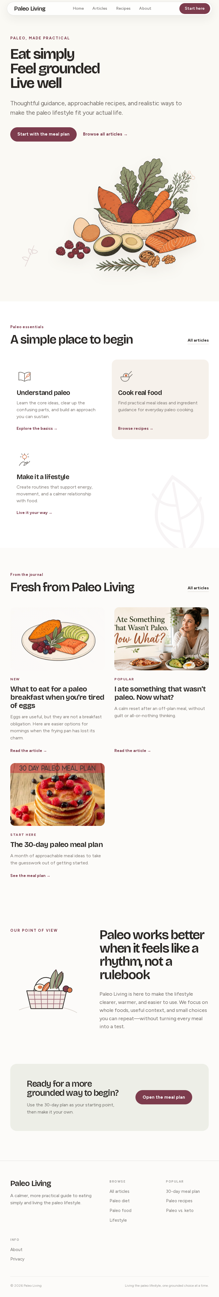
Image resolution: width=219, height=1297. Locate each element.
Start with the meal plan (43, 134)
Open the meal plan (164, 1097)
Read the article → (28, 751)
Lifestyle (118, 1220)
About (145, 8)
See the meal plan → (30, 876)
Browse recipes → (135, 428)
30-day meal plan (183, 1191)
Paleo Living (29, 9)
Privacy (17, 1259)
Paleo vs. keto (180, 1210)
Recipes (123, 8)
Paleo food (120, 1210)
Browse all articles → (105, 134)
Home (78, 8)
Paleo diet (120, 1200)
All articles (198, 340)
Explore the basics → (37, 428)
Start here (195, 8)
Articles (99, 8)
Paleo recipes (179, 1200)
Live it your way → (34, 513)
